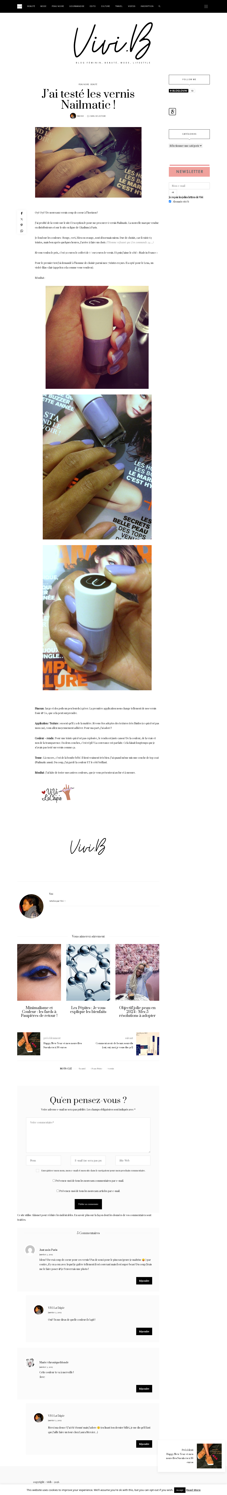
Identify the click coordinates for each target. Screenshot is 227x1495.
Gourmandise (76, 6)
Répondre (144, 1280)
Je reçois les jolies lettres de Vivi (186, 197)
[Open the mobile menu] (206, 6)
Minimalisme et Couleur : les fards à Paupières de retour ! (39, 1012)
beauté (82, 1068)
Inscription (147, 6)
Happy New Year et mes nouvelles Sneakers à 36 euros (179, 1458)
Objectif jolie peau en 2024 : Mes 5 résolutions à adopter (137, 1012)
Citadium (84, 227)
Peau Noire (58, 6)
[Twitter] (21, 219)
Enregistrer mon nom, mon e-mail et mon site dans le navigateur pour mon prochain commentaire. (93, 1170)
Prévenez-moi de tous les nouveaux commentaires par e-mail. (90, 1180)
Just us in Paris (48, 1250)
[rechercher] (159, 6)
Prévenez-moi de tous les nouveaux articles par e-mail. (89, 1191)
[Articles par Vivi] (73, 115)
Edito (93, 6)
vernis (111, 1068)
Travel (119, 6)
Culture (105, 6)
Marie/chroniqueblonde (54, 1362)
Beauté (31, 6)
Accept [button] (179, 1490)
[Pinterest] (21, 225)
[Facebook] (21, 213)
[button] (22, 985)
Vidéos (131, 6)
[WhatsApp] (21, 231)
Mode (43, 6)
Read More (193, 1490)
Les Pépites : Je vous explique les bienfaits (88, 1010)
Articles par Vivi (56, 901)
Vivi (82, 116)
